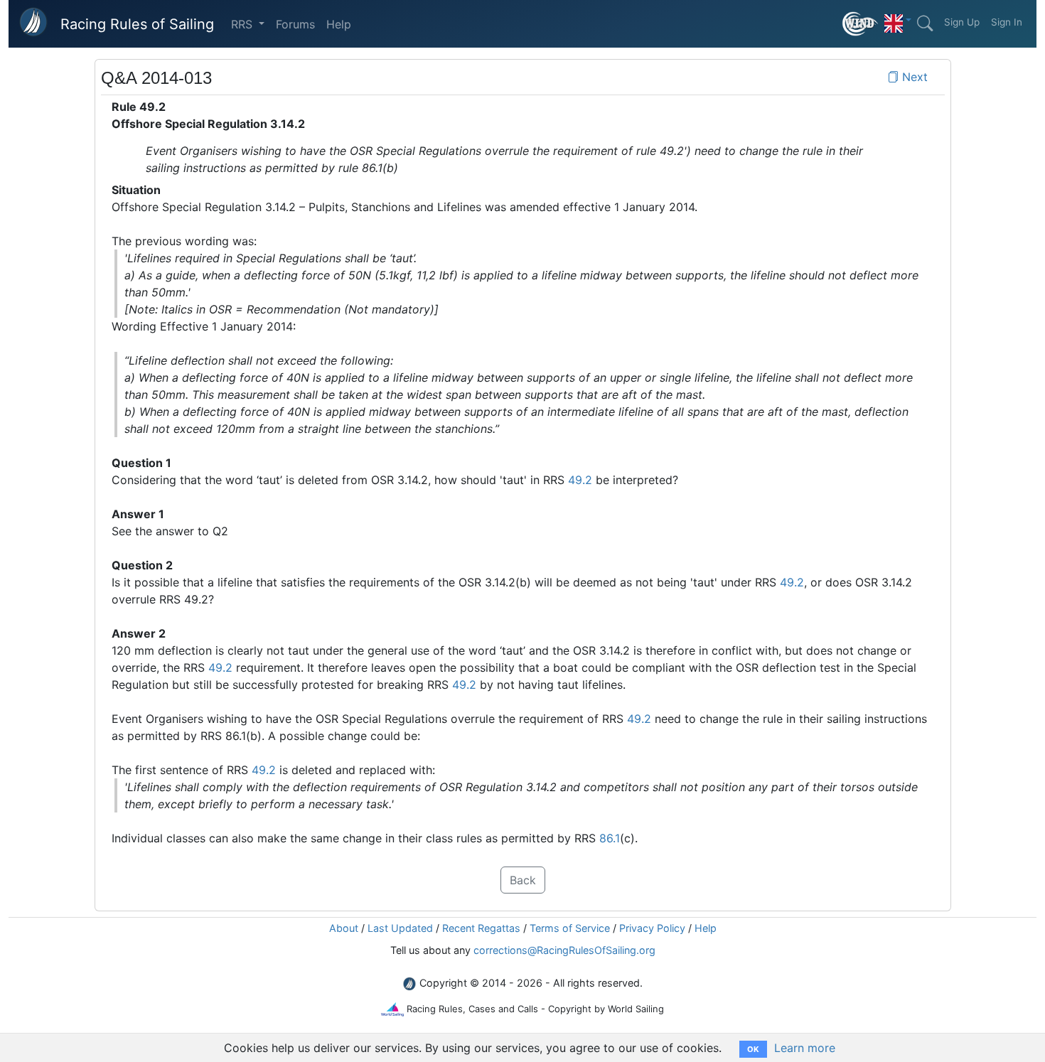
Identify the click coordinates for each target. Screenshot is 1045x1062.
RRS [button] (243, 24)
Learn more (804, 1048)
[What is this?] (860, 24)
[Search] (924, 23)
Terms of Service (570, 928)
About (343, 928)
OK (753, 1049)
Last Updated (400, 928)
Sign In (1006, 22)
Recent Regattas (481, 928)
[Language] (897, 20)
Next (913, 77)
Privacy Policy (652, 928)
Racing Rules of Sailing (137, 24)
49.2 (580, 480)
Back (523, 880)
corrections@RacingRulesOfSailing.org (564, 950)
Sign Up (962, 22)
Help (338, 24)
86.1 (609, 838)
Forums (295, 24)
